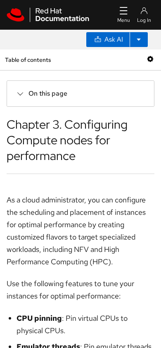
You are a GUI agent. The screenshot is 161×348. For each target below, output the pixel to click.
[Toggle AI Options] (139, 39)
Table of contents (28, 59)
